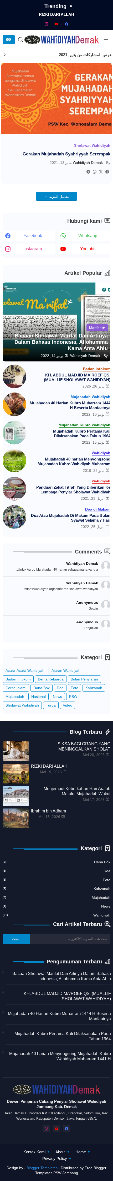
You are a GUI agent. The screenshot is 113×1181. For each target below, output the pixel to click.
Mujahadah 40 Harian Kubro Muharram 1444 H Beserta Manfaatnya (70, 405)
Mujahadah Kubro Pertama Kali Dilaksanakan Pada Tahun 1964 (81, 433)
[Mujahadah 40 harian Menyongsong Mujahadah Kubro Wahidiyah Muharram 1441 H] (14, 460)
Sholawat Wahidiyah (22, 705)
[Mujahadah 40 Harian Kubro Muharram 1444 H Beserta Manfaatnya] (14, 404)
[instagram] (46, 24)
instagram (32, 249)
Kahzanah (93, 688)
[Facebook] (107, 172)
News (57, 696)
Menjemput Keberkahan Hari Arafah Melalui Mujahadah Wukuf (77, 791)
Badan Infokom (18, 679)
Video (67, 705)
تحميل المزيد (58, 196)
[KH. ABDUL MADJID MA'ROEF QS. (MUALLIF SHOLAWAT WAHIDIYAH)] (14, 376)
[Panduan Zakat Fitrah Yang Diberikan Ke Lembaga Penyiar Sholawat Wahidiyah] (14, 489)
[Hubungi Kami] (9, 39)
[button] (20, 40)
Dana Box (41, 688)
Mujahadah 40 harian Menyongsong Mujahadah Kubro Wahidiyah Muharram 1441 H (74, 461)
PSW (73, 696)
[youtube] (56, 24)
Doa (60, 688)
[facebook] (66, 24)
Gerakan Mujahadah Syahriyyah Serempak (66, 153)
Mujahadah (15, 696)
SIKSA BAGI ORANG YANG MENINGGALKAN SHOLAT (84, 746)
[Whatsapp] (94, 172)
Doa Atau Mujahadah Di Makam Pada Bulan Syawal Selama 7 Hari (70, 517)
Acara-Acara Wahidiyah (25, 670)
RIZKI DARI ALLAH (56, 14)
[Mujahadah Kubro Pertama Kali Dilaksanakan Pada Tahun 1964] (14, 432)
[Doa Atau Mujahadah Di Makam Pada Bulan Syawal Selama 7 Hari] (14, 517)
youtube (88, 249)
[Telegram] (88, 172)
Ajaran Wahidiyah (66, 670)
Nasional (38, 696)
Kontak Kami (34, 1152)
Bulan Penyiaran (84, 679)
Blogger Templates (42, 1168)
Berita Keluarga (51, 679)
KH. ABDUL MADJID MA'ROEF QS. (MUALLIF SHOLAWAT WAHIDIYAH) (77, 377)
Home (80, 1152)
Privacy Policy (54, 1158)
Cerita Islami (16, 688)
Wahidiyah (56, 915)
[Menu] (106, 40)
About (60, 1152)
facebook (32, 235)
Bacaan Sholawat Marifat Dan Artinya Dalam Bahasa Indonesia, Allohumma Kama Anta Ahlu (61, 976)
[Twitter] (101, 172)
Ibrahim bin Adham (48, 811)
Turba (51, 705)
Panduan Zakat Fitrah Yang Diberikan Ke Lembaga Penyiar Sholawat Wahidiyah (73, 489)
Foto (74, 688)
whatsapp (87, 235)
